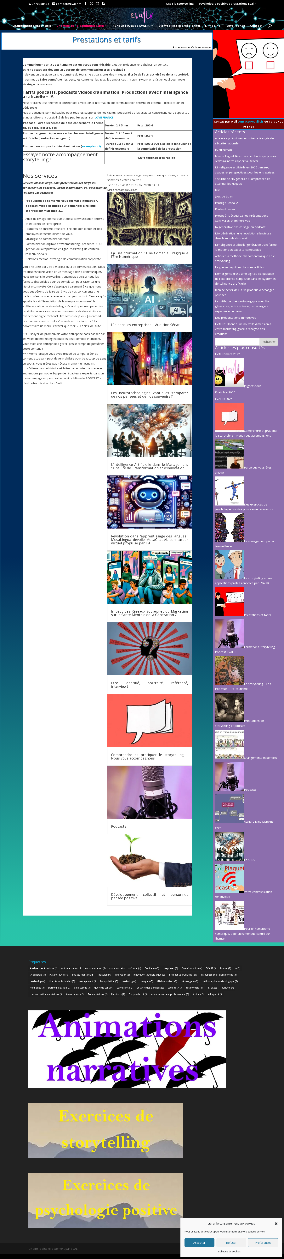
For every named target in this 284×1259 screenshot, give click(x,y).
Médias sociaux (167, 981)
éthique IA (215, 994)
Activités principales (181, 47)
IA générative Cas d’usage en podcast (240, 227)
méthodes (37, 987)
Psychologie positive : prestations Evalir (227, 3)
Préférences (263, 1242)
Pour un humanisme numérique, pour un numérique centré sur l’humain (242, 933)
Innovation (122, 974)
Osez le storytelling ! (180, 3)
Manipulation (109, 981)
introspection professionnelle (218, 974)
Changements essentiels (32, 25)
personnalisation (59, 987)
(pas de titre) (224, 196)
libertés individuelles (62, 981)
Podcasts (118, 826)
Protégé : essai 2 (226, 203)
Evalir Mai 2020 (225, 392)
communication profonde (125, 968)
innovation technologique (149, 974)
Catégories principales (201, 47)
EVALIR (211, 968)
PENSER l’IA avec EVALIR (131, 25)
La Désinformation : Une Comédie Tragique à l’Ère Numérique (149, 255)
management (87, 981)
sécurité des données (150, 987)
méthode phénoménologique (220, 981)
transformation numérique (46, 994)
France (225, 968)
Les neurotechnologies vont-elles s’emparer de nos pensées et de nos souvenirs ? (149, 394)
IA (237, 968)
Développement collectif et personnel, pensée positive (149, 896)
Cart (218, 828)
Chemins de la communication (80, 25)
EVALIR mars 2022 (227, 354)
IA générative (58, 974)
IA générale (38, 974)
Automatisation (71, 968)
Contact (256, 25)
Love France (235, 25)
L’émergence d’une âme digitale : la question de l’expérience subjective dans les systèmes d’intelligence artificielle (245, 278)
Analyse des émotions (43, 968)
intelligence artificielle (183, 974)
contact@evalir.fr (251, 121)
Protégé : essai (225, 209)
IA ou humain (223, 150)
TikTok (211, 987)
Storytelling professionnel (179, 25)
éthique (198, 994)
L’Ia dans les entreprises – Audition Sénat (145, 324)
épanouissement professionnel (170, 994)
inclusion (104, 974)
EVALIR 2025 (223, 399)
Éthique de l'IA (138, 994)
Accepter (199, 1242)
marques (146, 981)
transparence (75, 994)
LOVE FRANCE (104, 117)
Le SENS (249, 860)
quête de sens (103, 987)
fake (218, 190)
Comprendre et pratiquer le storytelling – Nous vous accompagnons (149, 756)
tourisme (227, 987)
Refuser (231, 1242)
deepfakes (170, 968)
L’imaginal (213, 25)
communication (95, 968)
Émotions (118, 994)
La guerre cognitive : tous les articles (239, 267)
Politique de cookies (229, 1251)
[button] (276, 1224)
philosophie (82, 987)
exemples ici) (91, 146)
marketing (129, 981)
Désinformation (192, 968)
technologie (194, 987)
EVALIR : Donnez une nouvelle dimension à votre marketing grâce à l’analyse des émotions (243, 329)
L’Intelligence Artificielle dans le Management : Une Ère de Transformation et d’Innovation (149, 466)
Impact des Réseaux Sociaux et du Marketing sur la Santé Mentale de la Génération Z (149, 613)
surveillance (125, 987)
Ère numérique (97, 994)
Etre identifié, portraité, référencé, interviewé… (149, 685)
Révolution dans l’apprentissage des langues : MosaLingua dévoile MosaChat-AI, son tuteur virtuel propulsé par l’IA (149, 539)
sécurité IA (175, 987)
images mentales (83, 974)
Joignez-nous (252, 386)
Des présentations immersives (235, 317)
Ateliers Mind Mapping (259, 821)
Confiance (152, 968)
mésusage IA (189, 981)
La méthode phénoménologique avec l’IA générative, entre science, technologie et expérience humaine (242, 306)
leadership (37, 981)
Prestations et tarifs (257, 615)
